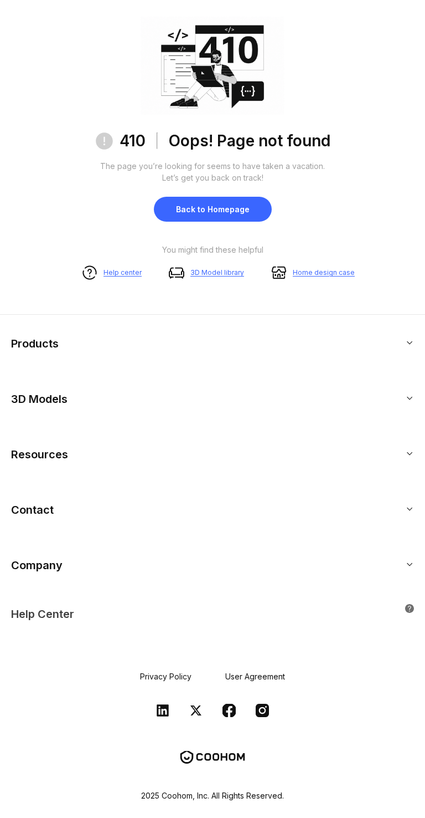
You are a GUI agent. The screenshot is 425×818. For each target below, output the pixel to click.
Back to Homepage (213, 209)
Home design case (324, 272)
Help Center (42, 614)
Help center (122, 272)
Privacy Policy (165, 676)
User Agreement (255, 676)
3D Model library (217, 272)
